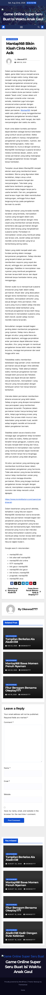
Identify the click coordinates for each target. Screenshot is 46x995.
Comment (9, 722)
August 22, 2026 (15, 864)
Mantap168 (25, 110)
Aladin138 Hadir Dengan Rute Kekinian (21, 934)
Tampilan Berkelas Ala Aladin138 (20, 640)
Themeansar (22, 985)
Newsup (36, 982)
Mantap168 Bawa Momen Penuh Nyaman (21, 665)
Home (23, 990)
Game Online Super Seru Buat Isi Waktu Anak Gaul (23, 967)
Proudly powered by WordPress (15, 982)
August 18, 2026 (15, 940)
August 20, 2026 (15, 889)
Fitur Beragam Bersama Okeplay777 (21, 689)
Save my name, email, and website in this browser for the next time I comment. (21, 812)
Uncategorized (12, 39)
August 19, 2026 (15, 914)
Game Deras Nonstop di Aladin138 (13, 591)
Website (7, 794)
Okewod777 (22, 59)
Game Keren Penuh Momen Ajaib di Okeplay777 (32, 592)
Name (7, 768)
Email (7, 781)
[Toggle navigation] (21, 27)
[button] (39, 27)
